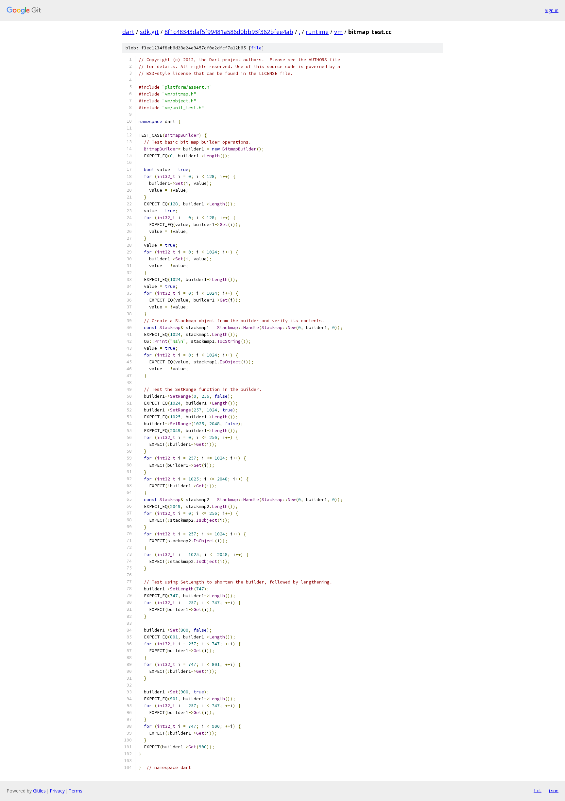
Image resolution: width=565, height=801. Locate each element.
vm (338, 32)
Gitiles (39, 791)
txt (537, 790)
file (256, 48)
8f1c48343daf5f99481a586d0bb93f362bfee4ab (228, 32)
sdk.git (149, 32)
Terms (75, 791)
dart (128, 32)
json (553, 790)
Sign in (551, 10)
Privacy (57, 791)
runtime (317, 32)
